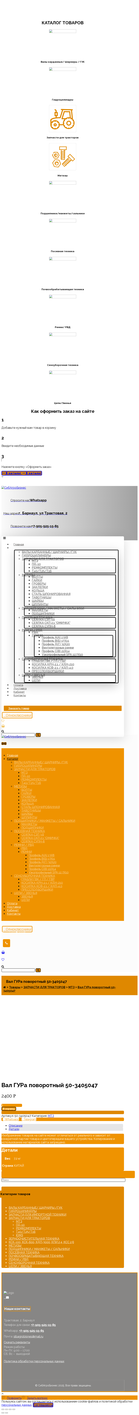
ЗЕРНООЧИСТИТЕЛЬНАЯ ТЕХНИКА (34, 1238)
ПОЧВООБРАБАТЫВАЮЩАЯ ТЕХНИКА (36, 1256)
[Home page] (4, 987)
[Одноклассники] (5, 1297)
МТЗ (51, 1116)
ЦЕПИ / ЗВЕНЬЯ (20, 1266)
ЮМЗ (19, 1235)
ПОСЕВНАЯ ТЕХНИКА (24, 1252)
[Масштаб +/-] (13, 1409)
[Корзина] (3, 726)
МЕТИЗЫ (15, 1245)
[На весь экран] (10, 1409)
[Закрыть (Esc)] (2, 1409)
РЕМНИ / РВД (19, 1259)
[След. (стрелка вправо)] (6, 1412)
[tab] (66, 1125)
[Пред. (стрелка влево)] (2, 1412)
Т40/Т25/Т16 (25, 1232)
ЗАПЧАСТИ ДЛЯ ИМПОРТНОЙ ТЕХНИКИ (37, 1214)
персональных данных (16, 1405)
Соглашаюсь (43, 1405)
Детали (14, 1129)
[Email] (7, 1297)
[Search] (38, 735)
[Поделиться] (6, 1409)
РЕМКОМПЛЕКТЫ (28, 1228)
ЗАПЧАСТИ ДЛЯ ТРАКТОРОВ (29, 1218)
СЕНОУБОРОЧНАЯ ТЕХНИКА (29, 1262)
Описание (15, 1125)
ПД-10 (20, 1225)
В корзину (9, 1108)
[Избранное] (2, 721)
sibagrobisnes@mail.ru (28, 1336)
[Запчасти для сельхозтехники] (13, 487)
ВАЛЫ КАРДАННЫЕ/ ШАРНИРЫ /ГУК (35, 1207)
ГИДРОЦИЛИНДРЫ (23, 1211)
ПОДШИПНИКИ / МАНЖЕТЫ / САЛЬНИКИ (39, 1249)
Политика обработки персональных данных (34, 1361)
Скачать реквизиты (17, 1342)
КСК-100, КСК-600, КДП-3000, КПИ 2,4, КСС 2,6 (41, 1242)
